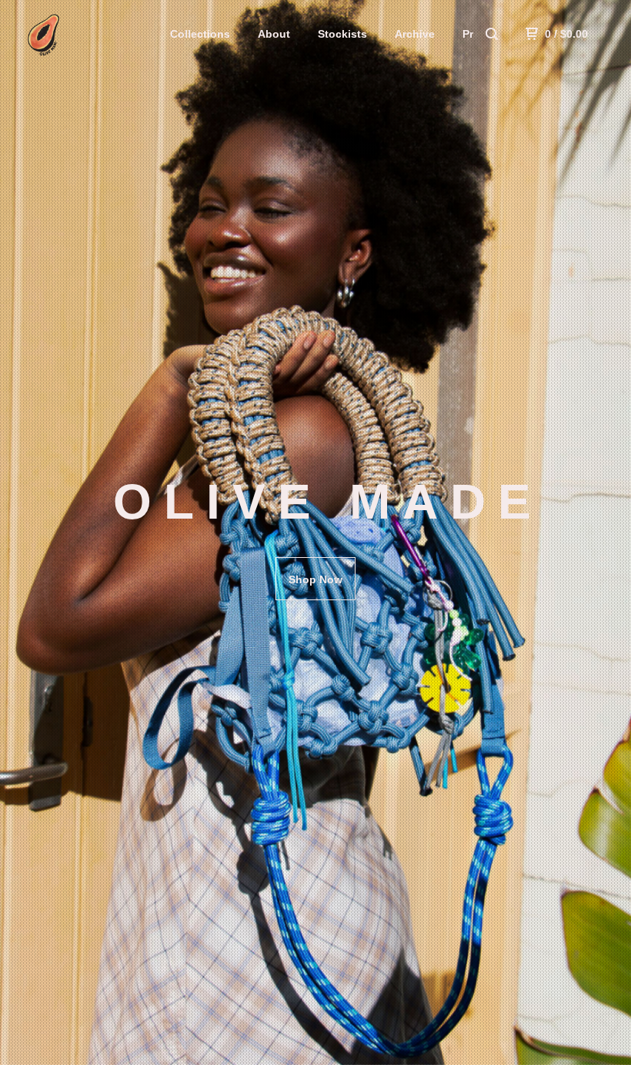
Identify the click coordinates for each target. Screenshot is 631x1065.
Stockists (342, 34)
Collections (200, 34)
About (274, 34)
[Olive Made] (91, 33)
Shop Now (315, 579)
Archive (415, 34)
